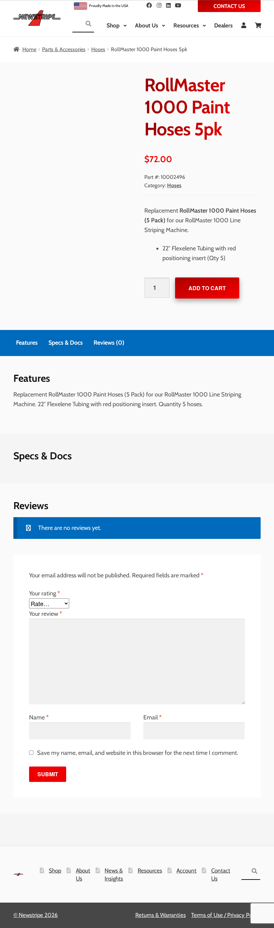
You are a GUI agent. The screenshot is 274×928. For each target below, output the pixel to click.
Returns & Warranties (160, 915)
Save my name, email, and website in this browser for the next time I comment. (137, 753)
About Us (146, 25)
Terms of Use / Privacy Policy (226, 915)
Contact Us (229, 6)
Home (29, 49)
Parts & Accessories (64, 49)
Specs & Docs (65, 342)
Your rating (44, 593)
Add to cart (207, 288)
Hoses (98, 49)
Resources (186, 25)
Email (152, 717)
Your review (45, 613)
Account (186, 870)
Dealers (223, 25)
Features (27, 342)
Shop (113, 25)
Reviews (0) (109, 342)
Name (39, 717)
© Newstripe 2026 (35, 915)
